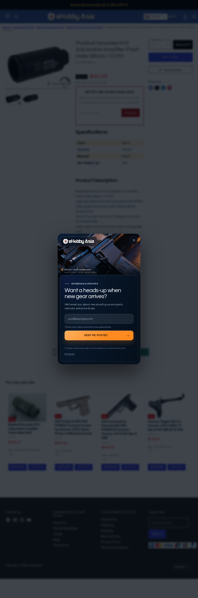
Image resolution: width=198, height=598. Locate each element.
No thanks (69, 354)
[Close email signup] (134, 240)
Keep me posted (96, 335)
